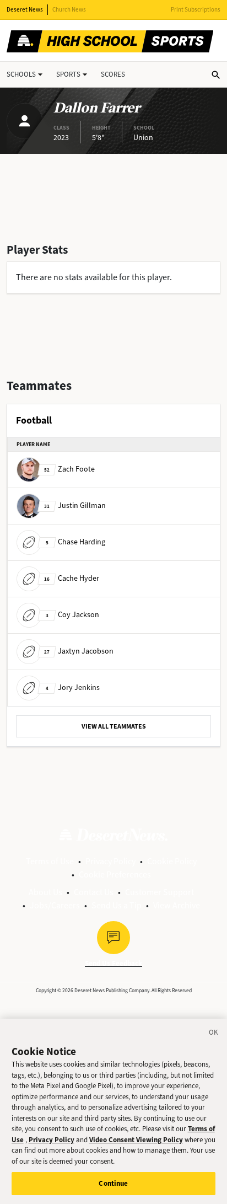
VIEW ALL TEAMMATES (114, 726)
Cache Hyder (71, 578)
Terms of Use (50, 861)
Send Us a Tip (116, 905)
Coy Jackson (72, 614)
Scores (113, 74)
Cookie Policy (172, 861)
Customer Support (159, 892)
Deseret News (25, 10)
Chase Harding (75, 542)
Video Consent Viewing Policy (136, 1139)
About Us (45, 892)
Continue (113, 1183)
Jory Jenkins (73, 687)
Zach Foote (69, 469)
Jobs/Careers (55, 905)
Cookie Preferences (115, 874)
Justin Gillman (75, 505)
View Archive (176, 905)
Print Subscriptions (195, 10)
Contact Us (94, 892)
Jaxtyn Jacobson (79, 651)
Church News (69, 10)
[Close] (214, 1034)
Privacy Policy (110, 861)
